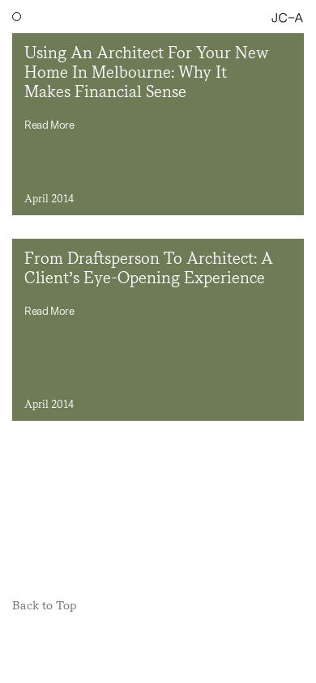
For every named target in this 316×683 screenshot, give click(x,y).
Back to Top (44, 605)
